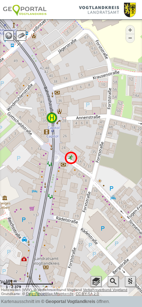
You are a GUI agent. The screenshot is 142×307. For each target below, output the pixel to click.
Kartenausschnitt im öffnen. (55, 301)
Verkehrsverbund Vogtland (105, 290)
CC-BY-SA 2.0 (87, 294)
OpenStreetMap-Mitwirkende (50, 294)
